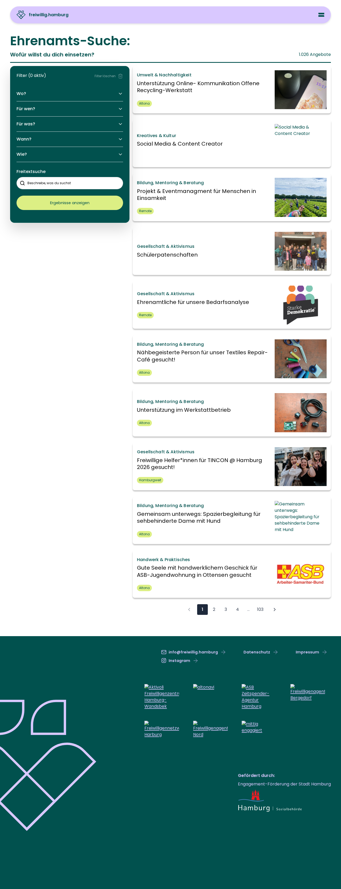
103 (260, 609)
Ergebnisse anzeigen (70, 202)
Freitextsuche (31, 171)
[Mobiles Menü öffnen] (321, 15)
